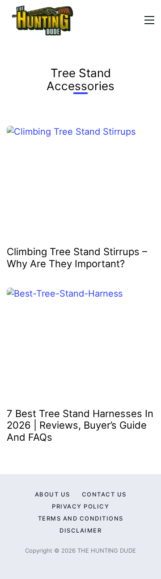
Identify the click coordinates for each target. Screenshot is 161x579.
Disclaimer (80, 530)
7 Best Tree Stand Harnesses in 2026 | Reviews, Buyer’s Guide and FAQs (80, 425)
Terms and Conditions (80, 518)
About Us (52, 494)
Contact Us (104, 494)
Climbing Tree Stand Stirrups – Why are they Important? (77, 257)
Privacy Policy (80, 506)
